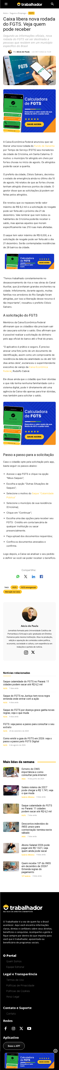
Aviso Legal (12, 996)
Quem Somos (14, 961)
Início (5, 13)
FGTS (31, 13)
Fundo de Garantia (44, 145)
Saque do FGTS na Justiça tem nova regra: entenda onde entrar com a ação (26, 697)
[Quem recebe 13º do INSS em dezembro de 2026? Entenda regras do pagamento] (11, 866)
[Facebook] (5, 1028)
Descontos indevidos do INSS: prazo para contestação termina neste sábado (37, 828)
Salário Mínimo (28, 797)
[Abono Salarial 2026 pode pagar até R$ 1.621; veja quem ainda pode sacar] (11, 848)
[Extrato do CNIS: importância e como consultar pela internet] (11, 772)
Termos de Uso (15, 979)
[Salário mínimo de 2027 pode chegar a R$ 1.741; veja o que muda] (11, 790)
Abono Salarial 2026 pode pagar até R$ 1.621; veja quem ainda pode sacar (36, 848)
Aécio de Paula (23, 52)
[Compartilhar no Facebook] (41, 577)
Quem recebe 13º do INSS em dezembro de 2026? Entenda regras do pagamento (36, 868)
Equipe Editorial (15, 966)
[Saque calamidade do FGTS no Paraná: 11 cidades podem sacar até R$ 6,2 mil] (11, 809)
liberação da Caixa (12, 592)
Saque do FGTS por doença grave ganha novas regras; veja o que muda (28, 711)
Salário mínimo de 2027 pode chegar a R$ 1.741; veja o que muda (37, 790)
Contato (11, 1013)
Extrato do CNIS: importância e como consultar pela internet (34, 771)
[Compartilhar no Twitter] (25, 577)
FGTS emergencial (28, 587)
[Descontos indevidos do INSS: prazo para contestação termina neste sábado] (11, 827)
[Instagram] (26, 652)
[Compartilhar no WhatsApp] (18, 577)
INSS (23, 779)
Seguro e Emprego (18, 13)
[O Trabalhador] (29, 4)
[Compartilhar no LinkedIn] (33, 577)
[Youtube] (29, 1028)
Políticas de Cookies (18, 991)
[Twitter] (33, 652)
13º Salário (26, 876)
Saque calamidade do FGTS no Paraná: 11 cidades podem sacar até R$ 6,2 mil (26, 683)
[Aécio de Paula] (10, 52)
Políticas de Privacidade (20, 985)
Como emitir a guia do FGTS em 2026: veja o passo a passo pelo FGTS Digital (27, 740)
